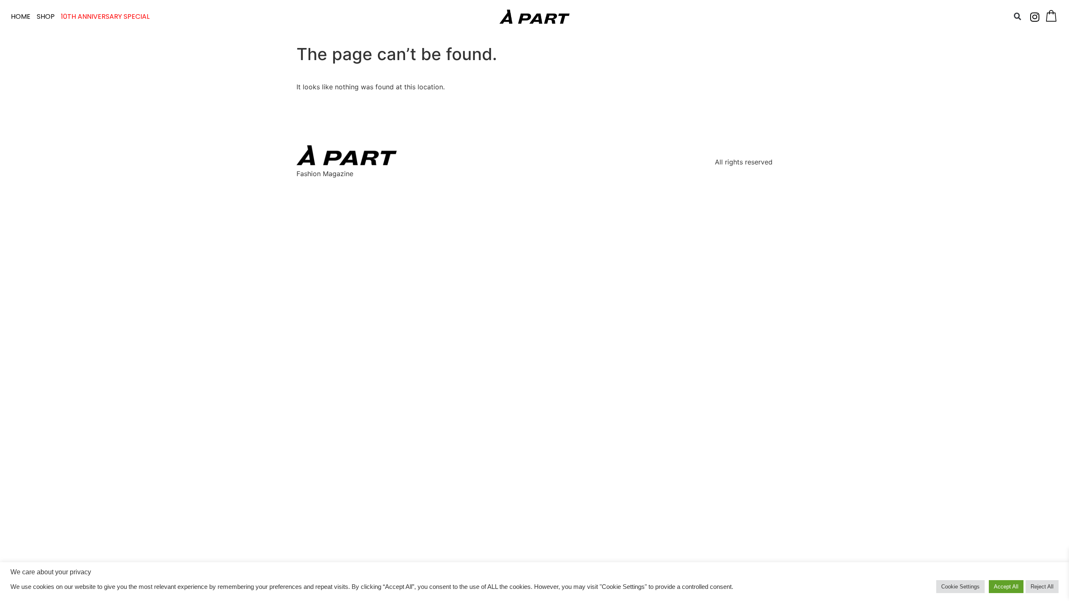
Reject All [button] (1042, 586)
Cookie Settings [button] (960, 586)
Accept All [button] (1006, 586)
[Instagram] (1034, 16)
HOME (20, 16)
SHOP (46, 16)
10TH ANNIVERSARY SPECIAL (105, 16)
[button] (1017, 16)
